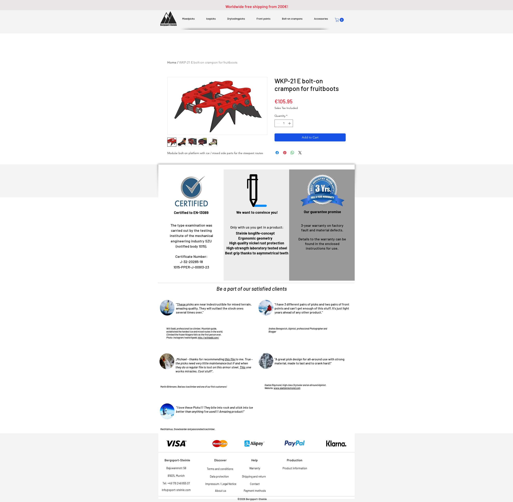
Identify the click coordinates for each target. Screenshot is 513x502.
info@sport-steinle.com (176, 490)
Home (171, 62)
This (242, 367)
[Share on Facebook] (277, 152)
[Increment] (289, 123)
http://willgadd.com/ (208, 337)
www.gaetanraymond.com (287, 388)
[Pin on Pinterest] (284, 152)
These (181, 304)
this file (230, 359)
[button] (340, 20)
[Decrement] (277, 123)
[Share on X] (300, 152)
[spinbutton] (283, 123)
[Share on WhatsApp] (292, 152)
